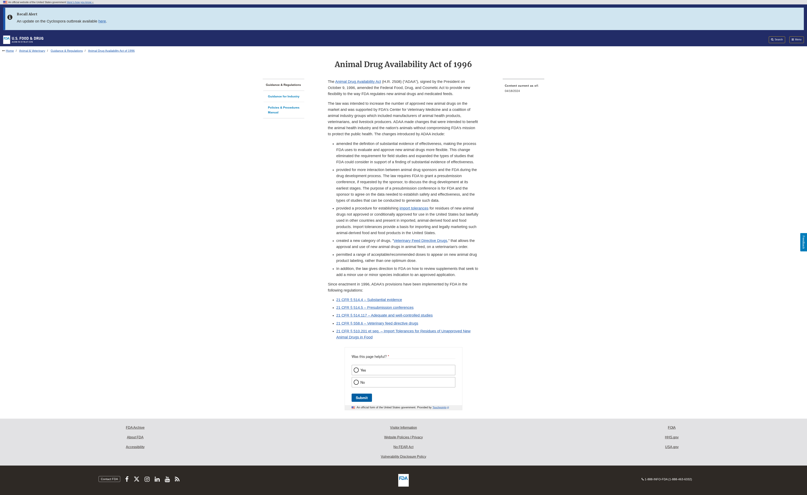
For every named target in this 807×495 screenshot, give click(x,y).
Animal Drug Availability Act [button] (358, 82)
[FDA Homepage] (23, 39)
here (102, 21)
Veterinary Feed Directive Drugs (420, 241)
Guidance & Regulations (67, 50)
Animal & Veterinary (32, 50)
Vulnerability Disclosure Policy (403, 456)
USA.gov (672, 447)
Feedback (803, 242)
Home (10, 50)
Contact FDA (109, 479)
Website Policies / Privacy (403, 437)
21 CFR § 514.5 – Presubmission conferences (375, 307)
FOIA (672, 427)
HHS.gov (672, 437)
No (362, 382)
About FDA (135, 437)
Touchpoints (439, 407)
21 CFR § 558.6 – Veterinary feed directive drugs (377, 323)
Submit (362, 397)
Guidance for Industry (283, 96)
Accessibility (135, 447)
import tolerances (414, 208)
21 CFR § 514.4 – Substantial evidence (369, 300)
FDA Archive (135, 427)
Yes (363, 370)
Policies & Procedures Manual (283, 110)
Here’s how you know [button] (79, 2)
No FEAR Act (403, 447)
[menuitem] (523, 89)
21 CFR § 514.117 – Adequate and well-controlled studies (384, 315)
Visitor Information (403, 427)
